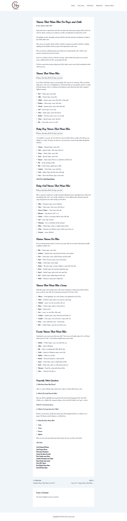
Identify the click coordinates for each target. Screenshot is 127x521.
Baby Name (99, 5)
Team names (81, 5)
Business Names (109, 5)
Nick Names (90, 5)
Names (73, 5)
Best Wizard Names (49, 179)
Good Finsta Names (48, 405)
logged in (45, 497)
